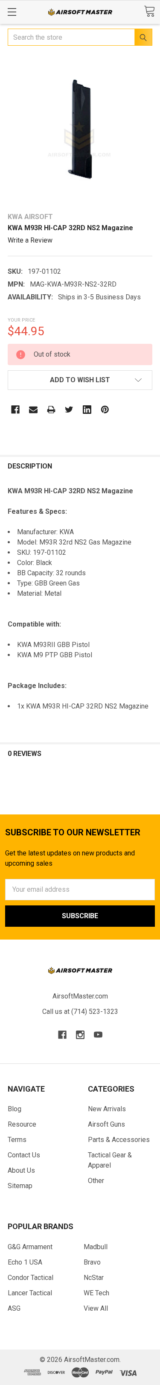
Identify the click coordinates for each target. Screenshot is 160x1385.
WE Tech (96, 1293)
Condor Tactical (30, 1278)
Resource (22, 1124)
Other (96, 1181)
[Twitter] (69, 409)
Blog (14, 1109)
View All (96, 1308)
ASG (14, 1308)
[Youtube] (98, 1034)
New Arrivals (107, 1109)
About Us (21, 1170)
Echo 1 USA (25, 1262)
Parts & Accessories (119, 1140)
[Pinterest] (105, 409)
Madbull (96, 1247)
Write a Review (30, 240)
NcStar (94, 1278)
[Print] (51, 409)
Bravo (92, 1262)
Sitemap (20, 1186)
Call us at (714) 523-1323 (80, 1011)
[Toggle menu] (11, 11)
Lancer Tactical (30, 1293)
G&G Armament (30, 1247)
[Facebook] (15, 409)
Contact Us (24, 1155)
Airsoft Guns (106, 1124)
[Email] (33, 409)
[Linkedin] (87, 409)
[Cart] (149, 11)
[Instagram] (80, 1034)
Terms (17, 1140)
